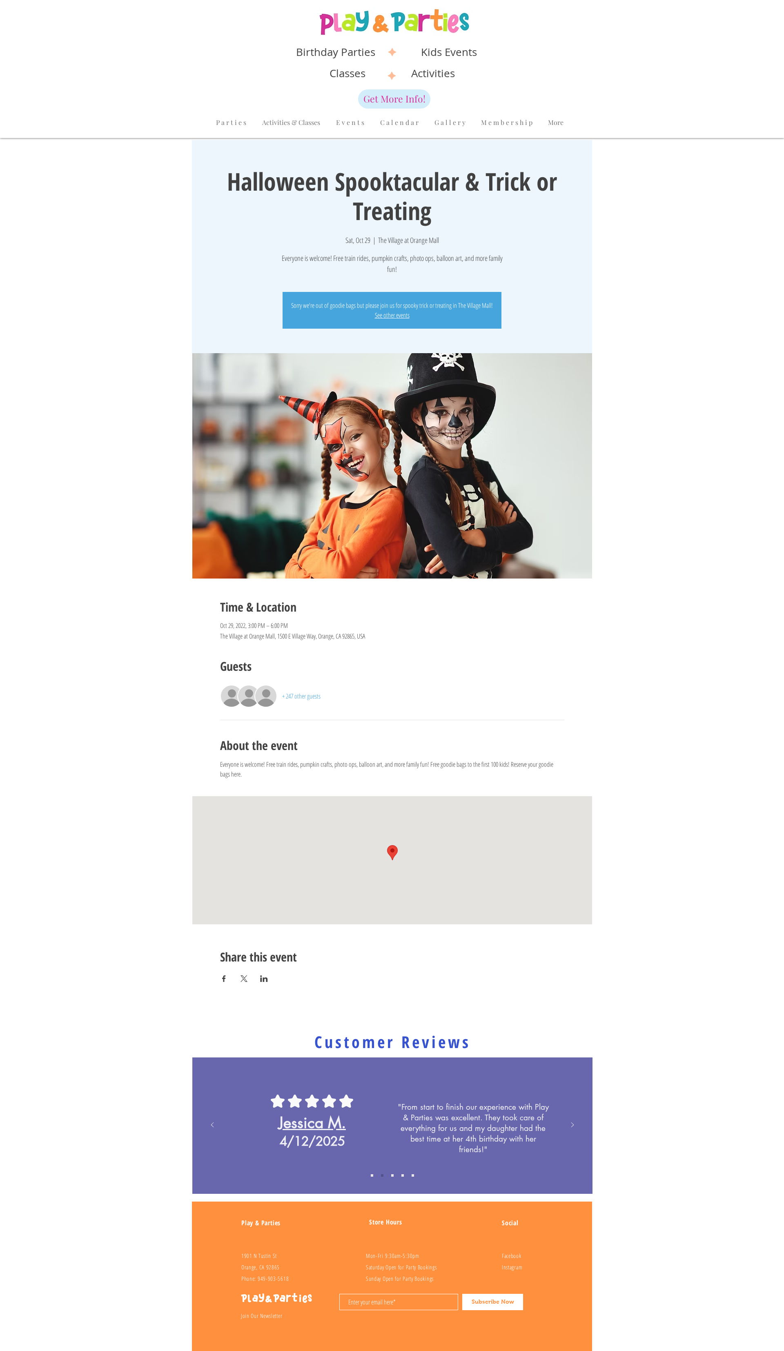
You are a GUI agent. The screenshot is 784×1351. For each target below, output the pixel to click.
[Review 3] (402, 1175)
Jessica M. (312, 1123)
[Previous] (212, 1125)
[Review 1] (382, 1175)
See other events (392, 315)
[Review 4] (413, 1175)
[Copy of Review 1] (372, 1175)
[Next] (572, 1125)
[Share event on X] (244, 978)
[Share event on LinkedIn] (264, 978)
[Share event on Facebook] (224, 978)
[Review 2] (392, 1175)
